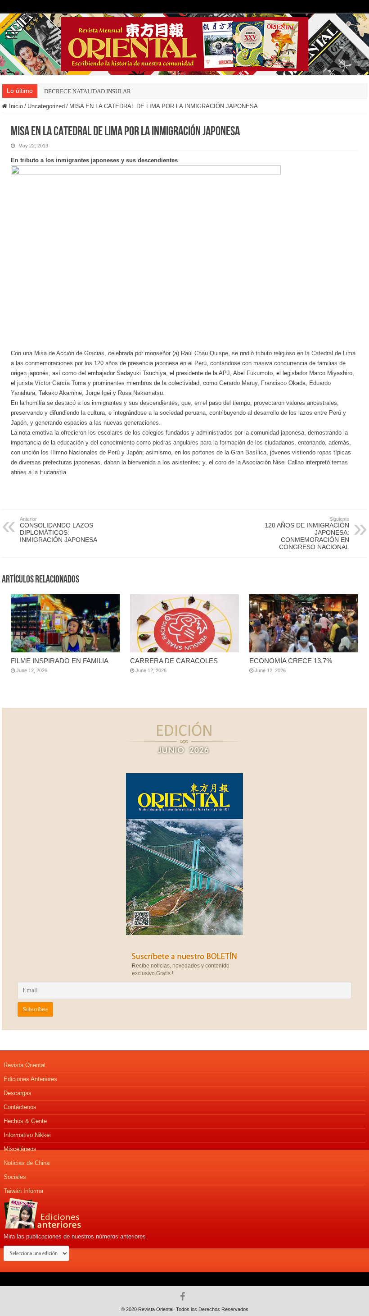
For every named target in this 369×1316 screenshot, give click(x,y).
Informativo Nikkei (27, 1135)
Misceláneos (20, 1149)
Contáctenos (20, 1107)
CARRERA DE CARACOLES (174, 661)
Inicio (15, 106)
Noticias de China (27, 1163)
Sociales (15, 1177)
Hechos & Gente (25, 1121)
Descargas (18, 1093)
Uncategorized (46, 106)
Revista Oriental (24, 1065)
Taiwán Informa (23, 1191)
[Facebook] (184, 1296)
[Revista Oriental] (184, 42)
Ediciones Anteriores (30, 1079)
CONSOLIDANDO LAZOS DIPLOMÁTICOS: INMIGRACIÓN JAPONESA (58, 529)
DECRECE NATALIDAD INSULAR (87, 91)
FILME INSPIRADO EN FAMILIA (59, 661)
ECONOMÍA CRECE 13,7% (290, 661)
